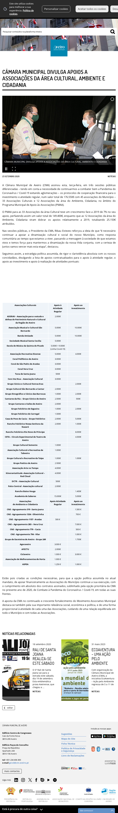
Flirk (55, 780)
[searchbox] (59, 31)
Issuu (42, 780)
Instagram (23, 780)
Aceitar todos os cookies (92, 9)
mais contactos (12, 771)
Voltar (10, 707)
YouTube (48, 781)
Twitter (30, 780)
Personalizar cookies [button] (56, 9)
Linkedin (16, 780)
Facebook (36, 780)
